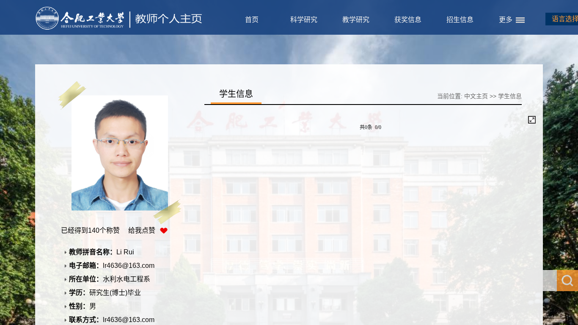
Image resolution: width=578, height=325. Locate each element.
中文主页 (476, 96)
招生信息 (459, 19)
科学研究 (303, 19)
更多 (505, 19)
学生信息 (510, 96)
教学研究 (355, 19)
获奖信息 (407, 19)
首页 (252, 19)
